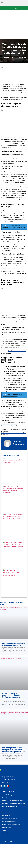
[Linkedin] (4, 786)
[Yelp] (8, 786)
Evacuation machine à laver (9, 797)
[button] (24, 3)
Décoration (15, 59)
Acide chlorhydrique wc (8, 795)
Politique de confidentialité (9, 821)
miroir (2, 178)
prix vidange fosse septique (9, 806)
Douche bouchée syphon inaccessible (12, 800)
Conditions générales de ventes (10, 818)
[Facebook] (1, 786)
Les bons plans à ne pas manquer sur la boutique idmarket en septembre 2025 (13, 750)
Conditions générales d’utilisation (11, 824)
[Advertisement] (14, 25)
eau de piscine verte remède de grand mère (13, 803)
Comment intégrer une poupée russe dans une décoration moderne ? (11, 696)
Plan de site (5, 833)
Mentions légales (6, 827)
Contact (4, 830)
